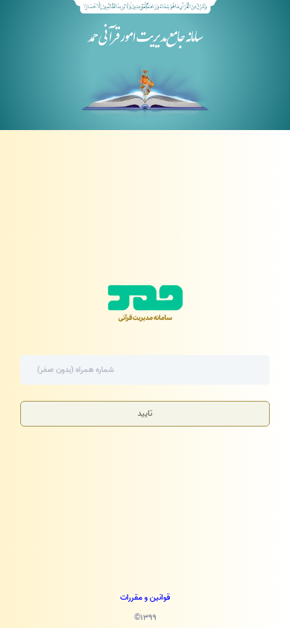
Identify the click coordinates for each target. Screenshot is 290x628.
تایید (145, 413)
